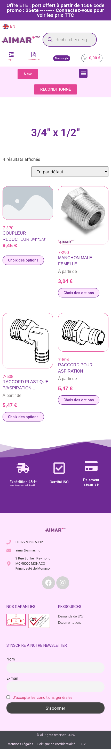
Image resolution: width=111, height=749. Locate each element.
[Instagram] (62, 582)
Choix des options (23, 260)
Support (11, 60)
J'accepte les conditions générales (43, 697)
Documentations (33, 60)
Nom (10, 659)
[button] (83, 73)
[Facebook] (48, 582)
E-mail (12, 678)
